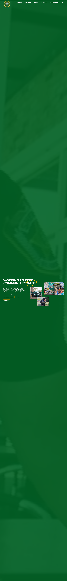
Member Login (6, 300)
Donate (18, 297)
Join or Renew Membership (8, 297)
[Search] (63, 3)
